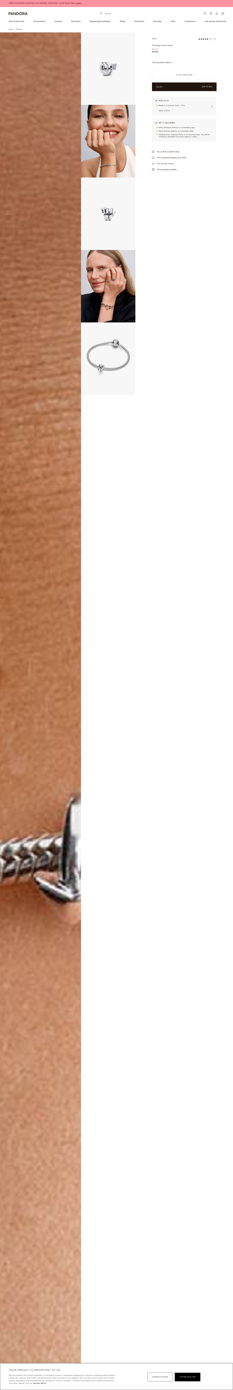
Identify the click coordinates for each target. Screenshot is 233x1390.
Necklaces (139, 21)
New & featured (16, 21)
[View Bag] (223, 13)
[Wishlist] (205, 13)
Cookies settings (160, 1377)
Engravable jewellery (100, 21)
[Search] (101, 13)
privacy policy (39, 1383)
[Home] (18, 13)
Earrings (157, 21)
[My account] (217, 13)
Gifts (173, 21)
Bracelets (76, 21)
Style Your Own (184, 75)
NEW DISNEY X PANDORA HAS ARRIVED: (47, 3)
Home (11, 29)
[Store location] (211, 13)
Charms (58, 21)
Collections (190, 21)
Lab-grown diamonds (215, 21)
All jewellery (39, 21)
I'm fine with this (187, 1377)
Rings (122, 21)
